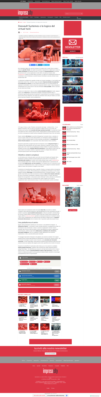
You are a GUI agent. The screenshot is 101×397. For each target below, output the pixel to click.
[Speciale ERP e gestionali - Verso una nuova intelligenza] (72, 81)
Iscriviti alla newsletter (50, 353)
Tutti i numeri (80, 185)
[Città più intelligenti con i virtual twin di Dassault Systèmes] (33, 312)
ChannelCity (30, 1)
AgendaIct (77, 360)
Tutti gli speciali (79, 57)
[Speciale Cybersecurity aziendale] (72, 90)
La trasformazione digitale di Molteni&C (55, 305)
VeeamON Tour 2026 (68, 75)
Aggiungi (56, 275)
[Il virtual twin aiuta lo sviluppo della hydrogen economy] (22, 299)
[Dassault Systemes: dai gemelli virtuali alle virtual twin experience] (33, 299)
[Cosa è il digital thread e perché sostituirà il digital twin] (33, 326)
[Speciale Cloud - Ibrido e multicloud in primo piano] (72, 99)
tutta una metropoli (30, 215)
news (24, 22)
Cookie (48, 388)
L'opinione (21, 19)
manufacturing (55, 160)
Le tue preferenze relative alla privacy (55, 395)
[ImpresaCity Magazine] (72, 196)
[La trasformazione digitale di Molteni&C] (56, 299)
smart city (40, 261)
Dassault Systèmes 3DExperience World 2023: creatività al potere (56, 319)
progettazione (21, 74)
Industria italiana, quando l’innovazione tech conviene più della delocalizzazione (56, 333)
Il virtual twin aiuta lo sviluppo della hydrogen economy (22, 305)
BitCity (23, 360)
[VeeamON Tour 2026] (72, 72)
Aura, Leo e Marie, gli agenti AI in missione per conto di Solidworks (23, 318)
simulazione (33, 261)
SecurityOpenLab (46, 1)
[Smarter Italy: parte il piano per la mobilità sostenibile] (22, 326)
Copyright (57, 365)
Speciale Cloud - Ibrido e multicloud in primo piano (71, 101)
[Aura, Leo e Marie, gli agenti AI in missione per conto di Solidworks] (22, 312)
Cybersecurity (43, 17)
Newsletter (79, 18)
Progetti (56, 17)
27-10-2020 (26, 32)
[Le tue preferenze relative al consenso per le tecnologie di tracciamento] (95, 396)
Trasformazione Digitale (23, 17)
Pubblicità (63, 365)
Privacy (52, 388)
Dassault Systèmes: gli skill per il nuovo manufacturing (44, 318)
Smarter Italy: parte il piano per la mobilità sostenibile (22, 332)
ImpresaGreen (59, 360)
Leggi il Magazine (73, 210)
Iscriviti (57, 271)
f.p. (21, 32)
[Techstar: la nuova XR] (45, 299)
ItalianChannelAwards (68, 360)
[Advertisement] (50, 341)
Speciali (38, 365)
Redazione (51, 365)
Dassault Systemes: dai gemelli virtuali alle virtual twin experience (34, 305)
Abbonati (56, 284)
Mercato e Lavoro (66, 17)
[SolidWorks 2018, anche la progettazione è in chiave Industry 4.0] (45, 326)
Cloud (31, 17)
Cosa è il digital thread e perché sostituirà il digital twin (34, 332)
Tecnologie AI (50, 17)
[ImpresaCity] (25, 12)
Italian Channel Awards (56, 1)
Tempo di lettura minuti (35, 32)
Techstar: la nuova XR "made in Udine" (44, 305)
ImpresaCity (37, 1)
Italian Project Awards (68, 1)
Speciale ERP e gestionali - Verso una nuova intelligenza (71, 83)
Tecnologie (36, 17)
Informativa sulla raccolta (39, 395)
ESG (60, 17)
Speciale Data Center (67, 66)
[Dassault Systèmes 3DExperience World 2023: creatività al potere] (56, 312)
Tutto (81, 124)
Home (20, 22)
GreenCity (52, 360)
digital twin (47, 261)
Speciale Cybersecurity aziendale (70, 93)
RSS (68, 365)
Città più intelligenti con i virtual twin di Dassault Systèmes (34, 318)
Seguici (57, 280)
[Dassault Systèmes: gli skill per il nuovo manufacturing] (45, 312)
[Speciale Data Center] (72, 63)
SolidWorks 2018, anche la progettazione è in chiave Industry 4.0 (45, 332)
